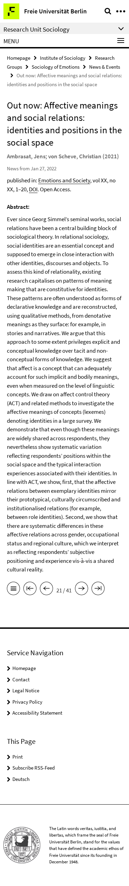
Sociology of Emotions (55, 67)
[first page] (29, 589)
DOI (33, 189)
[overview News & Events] (13, 589)
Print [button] (17, 756)
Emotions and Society (64, 180)
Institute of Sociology (62, 58)
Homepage (18, 58)
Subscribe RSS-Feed (33, 767)
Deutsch (21, 779)
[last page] (98, 589)
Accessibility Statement (37, 712)
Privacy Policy (27, 701)
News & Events (104, 67)
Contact (21, 679)
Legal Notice (25, 690)
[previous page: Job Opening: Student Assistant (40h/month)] (46, 589)
